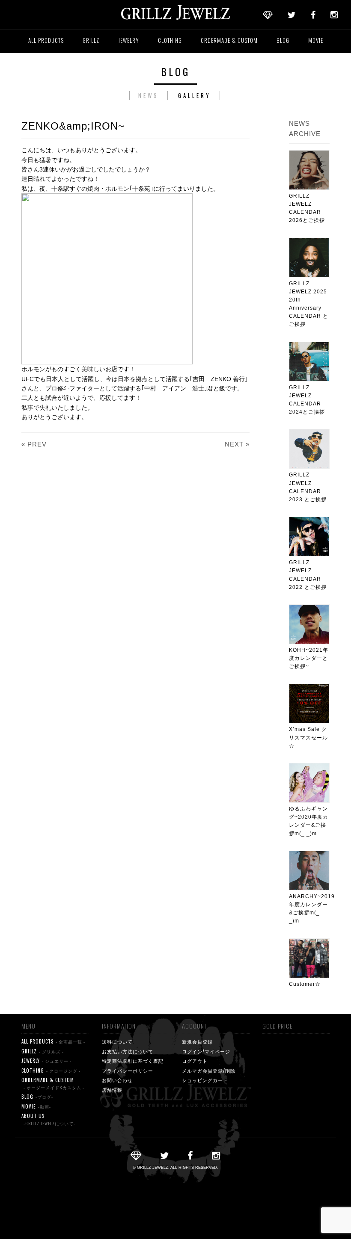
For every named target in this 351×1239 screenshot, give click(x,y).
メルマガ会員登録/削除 (208, 1070)
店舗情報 (112, 1089)
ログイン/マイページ (206, 1051)
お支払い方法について (127, 1051)
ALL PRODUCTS (46, 40)
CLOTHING (170, 40)
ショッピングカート (205, 1079)
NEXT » (237, 444)
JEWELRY (128, 40)
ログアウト (195, 1060)
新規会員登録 (197, 1041)
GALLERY (194, 95)
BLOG (283, 40)
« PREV (34, 444)
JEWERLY (46, 1060)
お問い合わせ (117, 1079)
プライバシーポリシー (127, 1070)
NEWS (148, 95)
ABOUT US (48, 1119)
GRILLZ (91, 40)
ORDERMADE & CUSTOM (229, 40)
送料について (117, 1041)
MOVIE (315, 40)
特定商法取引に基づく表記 (133, 1060)
